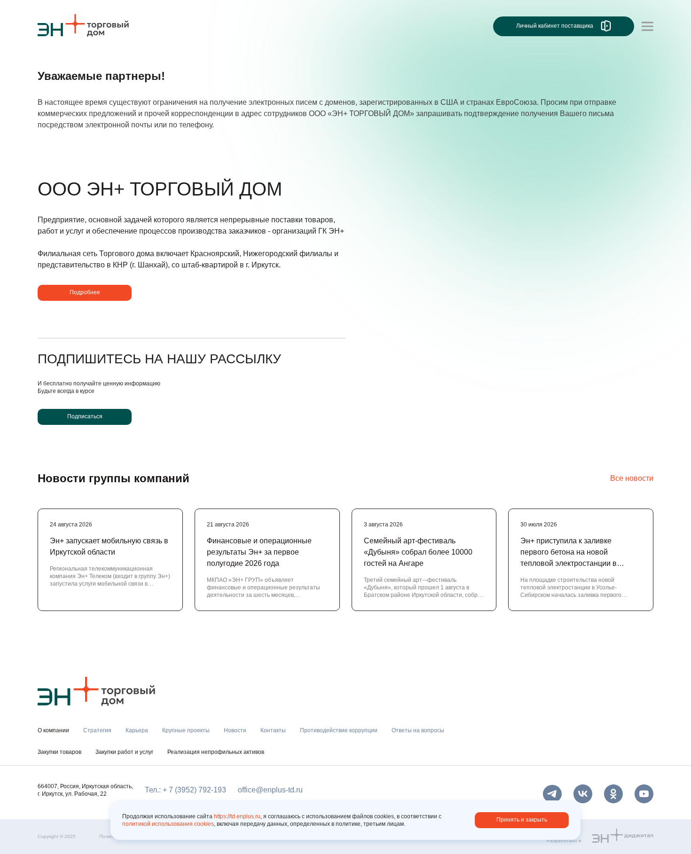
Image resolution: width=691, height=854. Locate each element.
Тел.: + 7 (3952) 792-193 (185, 790)
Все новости (631, 478)
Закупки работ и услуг (124, 752)
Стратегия (97, 730)
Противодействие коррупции (338, 730)
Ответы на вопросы (418, 730)
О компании (58, 64)
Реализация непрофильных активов (215, 752)
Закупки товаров (59, 752)
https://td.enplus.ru (237, 816)
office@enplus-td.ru (270, 790)
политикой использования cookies (168, 824)
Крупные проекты (186, 730)
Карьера (137, 730)
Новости (235, 730)
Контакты (273, 730)
